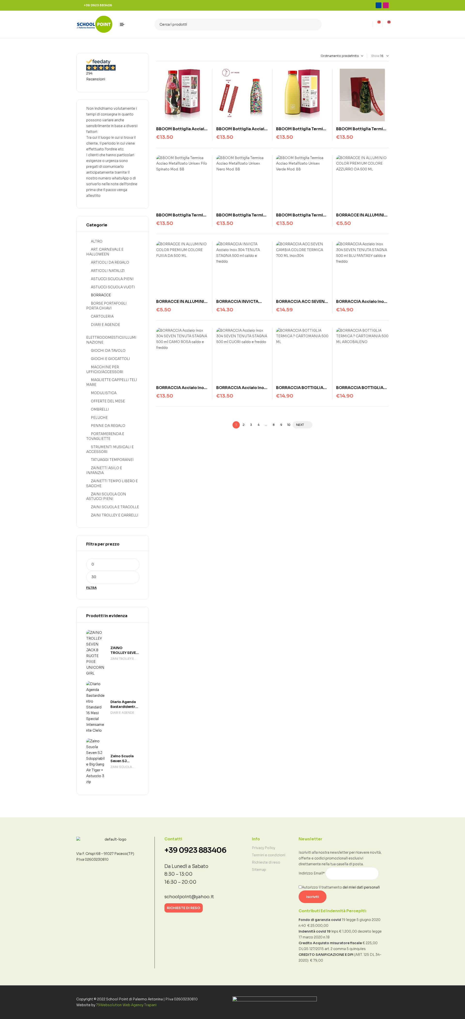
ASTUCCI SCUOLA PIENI (112, 279)
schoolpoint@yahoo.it (189, 896)
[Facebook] (378, 5)
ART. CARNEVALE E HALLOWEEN (105, 251)
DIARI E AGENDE (105, 324)
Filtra (91, 588)
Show (375, 56)
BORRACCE (101, 295)
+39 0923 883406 (195, 850)
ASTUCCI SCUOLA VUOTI (113, 287)
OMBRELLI (100, 409)
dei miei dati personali (361, 887)
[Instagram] (386, 5)
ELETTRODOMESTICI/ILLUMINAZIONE (111, 340)
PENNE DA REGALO (108, 425)
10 (288, 425)
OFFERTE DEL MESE (108, 401)
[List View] (161, 56)
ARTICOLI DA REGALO (110, 262)
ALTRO (96, 241)
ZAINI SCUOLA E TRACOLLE (115, 507)
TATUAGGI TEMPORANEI (112, 460)
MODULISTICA (103, 393)
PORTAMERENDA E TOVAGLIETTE (105, 436)
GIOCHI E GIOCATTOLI (110, 359)
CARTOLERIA (102, 316)
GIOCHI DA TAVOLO (108, 350)
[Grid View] (157, 56)
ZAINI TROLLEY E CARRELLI (114, 515)
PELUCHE (99, 417)
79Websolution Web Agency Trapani (126, 1005)
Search (315, 24)
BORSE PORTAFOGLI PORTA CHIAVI (106, 305)
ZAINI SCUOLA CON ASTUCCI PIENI (106, 496)
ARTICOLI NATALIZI (108, 270)
